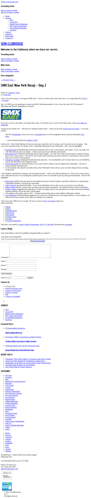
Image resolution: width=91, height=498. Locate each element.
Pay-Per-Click (10, 405)
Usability (8, 419)
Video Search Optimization (14, 421)
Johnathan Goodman (12, 160)
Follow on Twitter (11, 292)
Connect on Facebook (13, 290)
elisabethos (17, 134)
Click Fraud (9, 385)
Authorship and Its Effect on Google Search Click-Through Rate (28, 363)
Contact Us (9, 38)
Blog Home (9, 36)
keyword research (11, 395)
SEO (11, 20)
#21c (82, 134)
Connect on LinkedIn (12, 296)
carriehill (39, 134)
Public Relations (11, 407)
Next (12, 80)
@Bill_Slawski (10, 185)
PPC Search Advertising (18, 26)
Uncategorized (10, 417)
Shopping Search (11, 413)
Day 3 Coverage (50, 201)
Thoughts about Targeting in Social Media (20, 365)
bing (6, 379)
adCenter (8, 375)
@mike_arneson (11, 189)
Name (3, 261)
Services (8, 18)
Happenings (9, 389)
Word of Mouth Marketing (14, 425)
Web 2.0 (8, 423)
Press (7, 447)
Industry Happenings (32, 224)
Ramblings (9, 409)
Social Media (10, 415)
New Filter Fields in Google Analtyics (18, 367)
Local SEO (14, 22)
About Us (8, 34)
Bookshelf (9, 443)
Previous (5, 80)
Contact (8, 449)
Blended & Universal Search (15, 381)
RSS (6, 294)
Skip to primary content (9, 10)
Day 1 (17, 98)
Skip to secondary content (10, 12)
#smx (7, 136)
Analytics (13, 30)
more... (7, 429)
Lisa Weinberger (11, 195)
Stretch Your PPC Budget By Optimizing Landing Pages (25, 361)
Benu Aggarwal (10, 154)
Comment (5, 257)
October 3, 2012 (32, 140)
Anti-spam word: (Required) (11, 237)
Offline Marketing (11, 401)
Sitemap (8, 451)
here (85, 187)
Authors (8, 441)
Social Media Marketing (18, 28)
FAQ (7, 445)
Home (7, 16)
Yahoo (7, 427)
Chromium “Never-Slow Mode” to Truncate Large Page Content (28, 359)
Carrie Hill (7, 95)
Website (3, 269)
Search (3, 278)
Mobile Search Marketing (19, 24)
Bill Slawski (9, 181)
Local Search (10, 397)
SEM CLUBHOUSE (12, 44)
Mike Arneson (10, 187)
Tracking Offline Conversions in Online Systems (20, 341)
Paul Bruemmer (10, 150)
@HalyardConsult (11, 164)
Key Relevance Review (13, 393)
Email (3, 265)
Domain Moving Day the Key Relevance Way (19, 350)
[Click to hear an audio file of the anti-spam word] (38, 241)
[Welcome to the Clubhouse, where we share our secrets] (9, 2)
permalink (68, 224)
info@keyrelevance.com (13, 288)
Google (21, 224)
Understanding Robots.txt (13, 333)
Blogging (8, 383)
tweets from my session (71, 129)
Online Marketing (11, 403)
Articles (8, 32)
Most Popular (10, 399)
